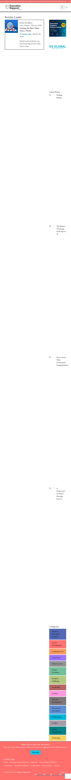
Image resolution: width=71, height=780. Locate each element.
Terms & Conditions (21, 766)
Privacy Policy (47, 766)
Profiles (54, 723)
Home (6, 762)
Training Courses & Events (19, 762)
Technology (56, 738)
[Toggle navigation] (62, 7)
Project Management (57, 730)
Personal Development (57, 701)
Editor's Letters (57, 664)
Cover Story (56, 658)
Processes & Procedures (56, 710)
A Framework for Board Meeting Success (61, 494)
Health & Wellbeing (55, 680)
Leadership (56, 687)
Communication (58, 651)
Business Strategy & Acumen (56, 634)
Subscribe (35, 752)
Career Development (57, 644)
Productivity (56, 717)
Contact (57, 766)
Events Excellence (26, 23)
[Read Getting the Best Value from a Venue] (11, 26)
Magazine (34, 762)
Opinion (55, 693)
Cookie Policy (35, 766)
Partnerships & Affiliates (48, 762)
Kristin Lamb (26, 34)
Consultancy (8, 766)
